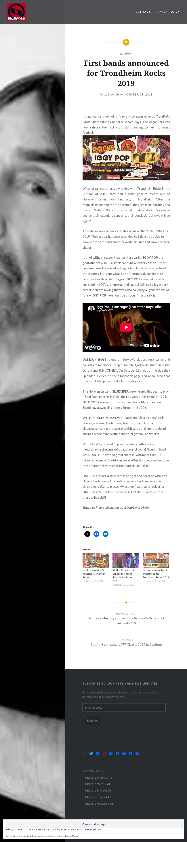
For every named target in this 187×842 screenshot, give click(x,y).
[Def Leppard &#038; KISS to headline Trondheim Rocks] (96, 560)
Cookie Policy (71, 836)
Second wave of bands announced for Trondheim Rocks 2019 (156, 573)
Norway (126, 54)
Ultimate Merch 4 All (97, 784)
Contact (143, 11)
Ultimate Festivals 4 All (99, 803)
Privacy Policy (167, 11)
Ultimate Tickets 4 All (98, 777)
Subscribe (92, 720)
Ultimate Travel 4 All (98, 790)
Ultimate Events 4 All (98, 797)
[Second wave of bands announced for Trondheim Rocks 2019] (156, 560)
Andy (115, 94)
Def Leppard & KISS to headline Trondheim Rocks (95, 573)
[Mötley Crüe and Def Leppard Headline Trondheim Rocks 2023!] (125, 560)
